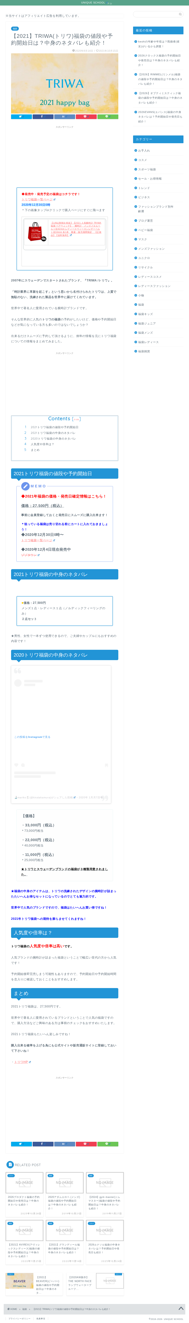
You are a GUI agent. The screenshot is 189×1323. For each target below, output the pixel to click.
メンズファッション (151, 248)
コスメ (142, 159)
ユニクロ (144, 257)
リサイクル (145, 267)
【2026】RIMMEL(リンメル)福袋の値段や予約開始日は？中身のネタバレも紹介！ (160, 79)
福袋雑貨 (144, 351)
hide (76, 419)
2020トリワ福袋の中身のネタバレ (53, 438)
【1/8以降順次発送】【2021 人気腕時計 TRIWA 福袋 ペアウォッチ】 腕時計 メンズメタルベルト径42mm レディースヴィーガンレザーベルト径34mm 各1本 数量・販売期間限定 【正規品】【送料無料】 (76, 229)
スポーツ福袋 (147, 169)
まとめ (35, 450)
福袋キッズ (145, 314)
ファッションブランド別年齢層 (156, 209)
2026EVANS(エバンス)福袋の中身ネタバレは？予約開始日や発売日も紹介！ (160, 117)
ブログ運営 (145, 220)
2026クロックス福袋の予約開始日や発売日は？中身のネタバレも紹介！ (159, 60)
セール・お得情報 (150, 178)
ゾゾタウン (29, 555)
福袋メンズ (145, 332)
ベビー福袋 (145, 230)
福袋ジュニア (147, 323)
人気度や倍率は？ (42, 444)
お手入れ (144, 150)
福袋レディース (148, 342)
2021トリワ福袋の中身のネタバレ (53, 433)
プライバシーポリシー (19, 1318)
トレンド (144, 188)
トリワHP (21, 1062)
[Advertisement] (64, 156)
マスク (142, 239)
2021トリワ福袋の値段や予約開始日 (55, 427)
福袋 (15, 28)
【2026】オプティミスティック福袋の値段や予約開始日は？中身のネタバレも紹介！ (160, 98)
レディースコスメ (150, 276)
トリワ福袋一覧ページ (37, 199)
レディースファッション (154, 286)
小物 (141, 295)
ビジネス (144, 197)
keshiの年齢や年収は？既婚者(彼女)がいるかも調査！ (159, 44)
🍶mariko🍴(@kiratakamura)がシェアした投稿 (43, 797)
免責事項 (40, 1318)
